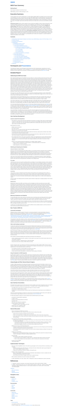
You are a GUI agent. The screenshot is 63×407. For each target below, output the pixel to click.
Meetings (13, 371)
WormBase (26, 105)
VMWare (13, 259)
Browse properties (15, 402)
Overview (13, 385)
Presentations (26, 66)
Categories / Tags (15, 381)
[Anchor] (17, 8)
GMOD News (14, 392)
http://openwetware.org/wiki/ (39, 216)
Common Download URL (37, 293)
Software (13, 380)
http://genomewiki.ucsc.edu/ (15, 215)
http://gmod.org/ (29, 214)
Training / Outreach (15, 393)
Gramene (30, 105)
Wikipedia (48, 213)
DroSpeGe (37, 105)
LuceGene (12, 279)
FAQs (13, 386)
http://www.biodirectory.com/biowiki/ (35, 217)
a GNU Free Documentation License (26, 405)
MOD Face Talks (44, 70)
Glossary (13, 388)
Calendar (13, 398)
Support (13, 394)
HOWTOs (13, 387)
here (31, 69)
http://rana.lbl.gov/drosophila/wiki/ (16, 216)
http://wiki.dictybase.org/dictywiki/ (46, 215)
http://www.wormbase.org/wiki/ (35, 215)
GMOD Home (14, 378)
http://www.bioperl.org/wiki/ (24, 215)
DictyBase (33, 105)
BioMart (47, 104)
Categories (12, 368)
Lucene (48, 278)
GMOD (12, 2)
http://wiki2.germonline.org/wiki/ (23, 217)
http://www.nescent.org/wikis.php (28, 216)
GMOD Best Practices (15, 372)
